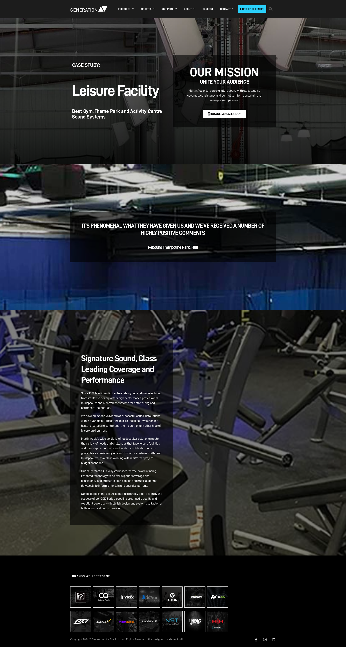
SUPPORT (167, 9)
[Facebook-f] (256, 640)
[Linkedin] (274, 640)
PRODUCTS (124, 9)
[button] (270, 9)
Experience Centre (252, 9)
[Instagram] (265, 640)
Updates (146, 9)
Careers (208, 9)
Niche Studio (176, 639)
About (188, 9)
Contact (225, 9)
